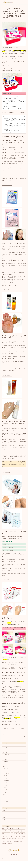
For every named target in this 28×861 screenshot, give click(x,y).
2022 (4, 819)
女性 (20, 838)
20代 (4, 828)
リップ (5, 792)
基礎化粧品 (6, 761)
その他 (4, 745)
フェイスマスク (7, 757)
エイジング (5, 830)
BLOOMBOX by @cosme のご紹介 (10, 132)
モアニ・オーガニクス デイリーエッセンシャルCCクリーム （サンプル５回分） (15, 126)
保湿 (7, 838)
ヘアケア (4, 766)
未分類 (4, 803)
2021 (4, 822)
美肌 (11, 841)
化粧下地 (5, 775)
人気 (4, 838)
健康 (3, 794)
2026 (4, 810)
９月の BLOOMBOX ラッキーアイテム (12, 130)
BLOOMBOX (6, 747)
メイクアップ (5, 778)
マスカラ (5, 789)
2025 (4, 812)
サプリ (5, 799)
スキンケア (5, 752)
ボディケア (6, 759)
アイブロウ (6, 782)
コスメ (8, 831)
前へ (3, 734)
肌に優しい (16, 841)
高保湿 (10, 843)
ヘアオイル (6, 768)
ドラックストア (15, 833)
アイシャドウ (6, 780)
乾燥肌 (23, 836)
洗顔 (4, 764)
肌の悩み (21, 841)
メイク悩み (11, 836)
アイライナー (6, 785)
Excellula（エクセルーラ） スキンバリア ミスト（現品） (15, 124)
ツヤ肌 (4, 833)
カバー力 (22, 830)
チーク (5, 787)
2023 (4, 817)
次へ (24, 736)
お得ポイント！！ (7, 129)
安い (23, 838)
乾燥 (20, 836)
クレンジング (6, 754)
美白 (8, 841)
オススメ (17, 830)
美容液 (4, 841)
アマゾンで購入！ (7, 184)
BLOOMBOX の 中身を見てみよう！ (10, 118)
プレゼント (10, 835)
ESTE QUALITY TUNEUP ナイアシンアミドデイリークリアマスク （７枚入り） (15, 120)
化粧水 (16, 838)
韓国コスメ (5, 843)
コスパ (4, 831)
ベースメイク (5, 771)
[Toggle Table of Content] (23, 116)
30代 (7, 828)
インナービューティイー (8, 796)
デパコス (8, 833)
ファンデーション (7, 773)
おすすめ (18, 828)
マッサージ (5, 836)
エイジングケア (11, 830)
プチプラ (4, 835)
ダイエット (6, 801)
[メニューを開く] (24, 2)
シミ (12, 831)
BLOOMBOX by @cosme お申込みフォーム (11, 724)
